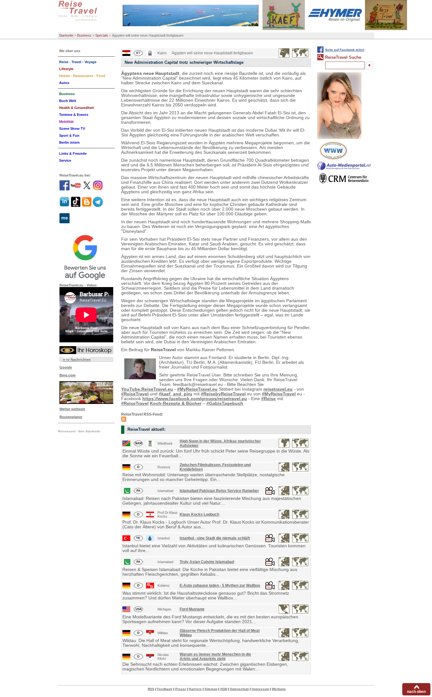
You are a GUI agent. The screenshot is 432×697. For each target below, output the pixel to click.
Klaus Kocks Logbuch (199, 514)
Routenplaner (70, 417)
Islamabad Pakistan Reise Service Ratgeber (219, 491)
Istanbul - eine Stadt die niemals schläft (215, 538)
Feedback (164, 689)
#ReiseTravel (135, 394)
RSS (151, 689)
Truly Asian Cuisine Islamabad (207, 562)
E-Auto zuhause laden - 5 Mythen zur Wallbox (220, 585)
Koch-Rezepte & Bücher (175, 403)
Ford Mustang (192, 609)
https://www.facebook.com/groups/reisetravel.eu (194, 398)
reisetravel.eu (278, 389)
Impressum (260, 689)
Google (65, 367)
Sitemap (211, 689)
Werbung (279, 689)
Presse (180, 689)
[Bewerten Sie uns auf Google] (86, 256)
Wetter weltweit (72, 409)
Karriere (195, 689)
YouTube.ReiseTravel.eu (147, 389)
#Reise (268, 398)
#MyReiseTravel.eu (197, 389)
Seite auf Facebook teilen (344, 49)
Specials (101, 35)
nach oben (416, 691)
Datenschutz (239, 689)
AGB (223, 689)
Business (84, 35)
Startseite (66, 35)
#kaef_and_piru (175, 394)
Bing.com (67, 375)
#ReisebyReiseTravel (223, 394)
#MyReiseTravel (279, 394)
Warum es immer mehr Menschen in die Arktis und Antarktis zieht (215, 656)
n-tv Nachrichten (77, 359)
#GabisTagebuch (225, 403)
